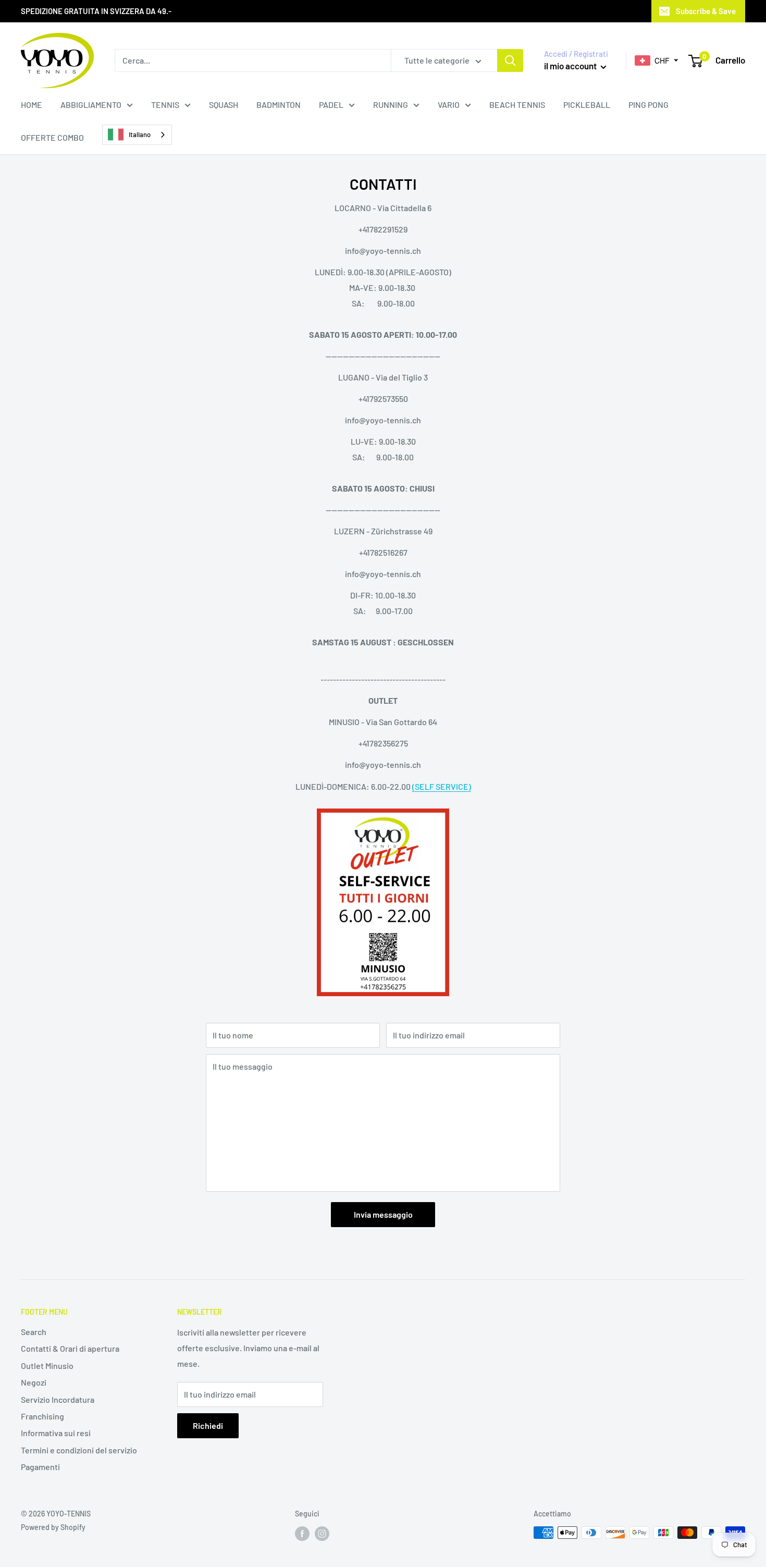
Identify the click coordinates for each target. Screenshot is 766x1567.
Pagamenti (40, 1467)
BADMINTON (278, 104)
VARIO (449, 104)
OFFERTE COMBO (52, 137)
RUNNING (390, 104)
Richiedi (208, 1425)
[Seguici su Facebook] (302, 1533)
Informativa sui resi (56, 1433)
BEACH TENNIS (517, 104)
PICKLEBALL (586, 104)
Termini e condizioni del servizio (79, 1450)
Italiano (140, 134)
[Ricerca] (510, 60)
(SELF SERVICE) (441, 786)
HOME (31, 104)
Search (33, 1332)
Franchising (42, 1416)
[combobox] (137, 135)
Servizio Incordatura (57, 1399)
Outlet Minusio (47, 1365)
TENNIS (165, 104)
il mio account (571, 65)
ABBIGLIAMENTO (90, 104)
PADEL (331, 104)
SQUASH (223, 104)
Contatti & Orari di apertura (70, 1348)
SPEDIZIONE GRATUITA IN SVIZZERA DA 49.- (96, 11)
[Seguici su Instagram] (322, 1533)
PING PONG (648, 104)
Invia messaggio (383, 1214)
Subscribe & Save (706, 11)
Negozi (33, 1382)
